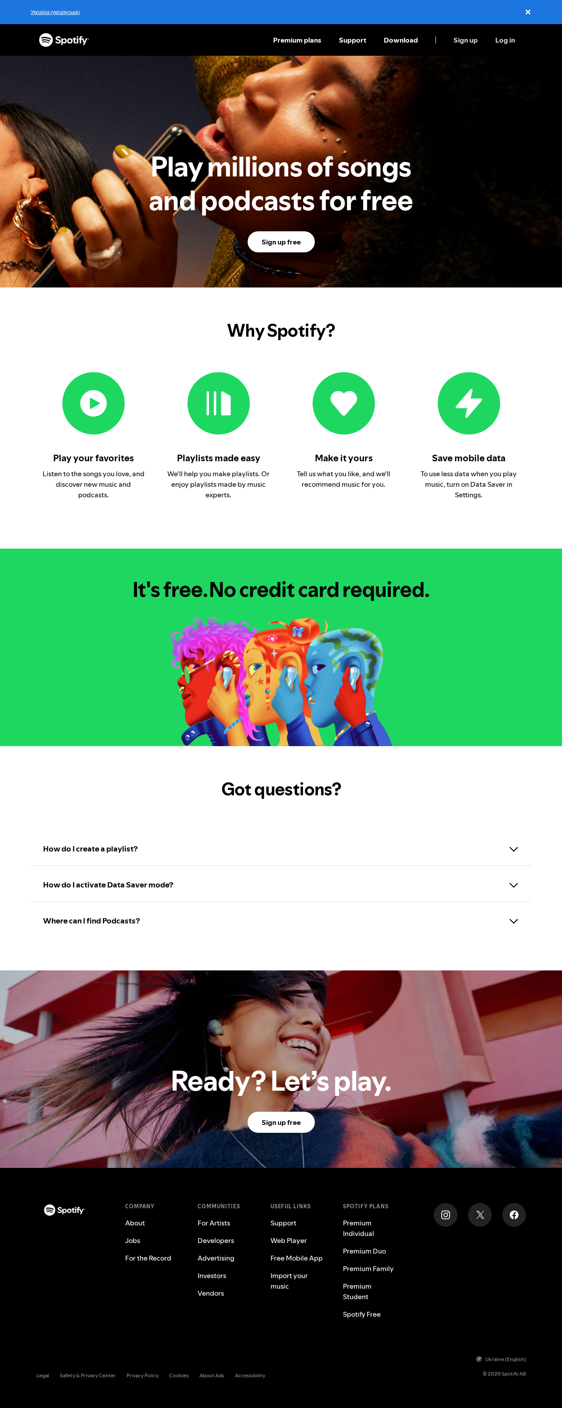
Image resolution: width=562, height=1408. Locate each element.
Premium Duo (364, 1251)
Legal (42, 1375)
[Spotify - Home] (64, 40)
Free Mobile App (296, 1258)
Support (352, 40)
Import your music (289, 1281)
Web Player (288, 1240)
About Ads (211, 1375)
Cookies (179, 1375)
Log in (505, 40)
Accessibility (250, 1375)
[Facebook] (514, 1215)
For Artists (214, 1223)
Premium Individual (358, 1228)
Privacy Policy (142, 1375)
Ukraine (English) (505, 1359)
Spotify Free (362, 1314)
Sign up (466, 40)
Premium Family (368, 1268)
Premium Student (357, 1291)
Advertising (216, 1258)
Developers (216, 1240)
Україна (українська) (55, 12)
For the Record (148, 1258)
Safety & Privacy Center (88, 1375)
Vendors (211, 1293)
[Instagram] (446, 1215)
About (135, 1223)
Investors (212, 1275)
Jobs (132, 1240)
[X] (480, 1215)
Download (401, 40)
